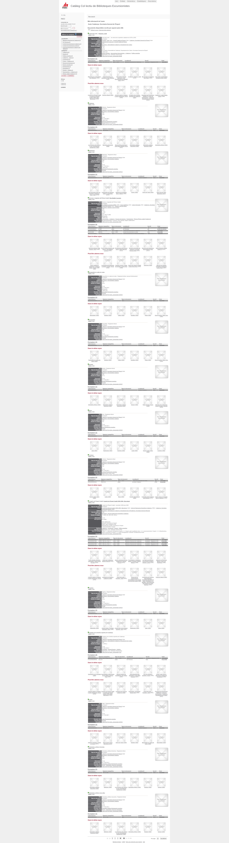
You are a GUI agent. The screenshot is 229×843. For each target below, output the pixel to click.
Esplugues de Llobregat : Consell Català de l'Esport (114, 42)
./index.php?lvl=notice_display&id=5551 (111, 533)
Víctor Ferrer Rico (133, 266)
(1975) (161, 193)
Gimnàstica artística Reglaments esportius (112, 764)
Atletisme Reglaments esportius (109, 121)
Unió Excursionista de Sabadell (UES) (121, 79)
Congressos (111, 528)
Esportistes (104, 649)
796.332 (104, 720)
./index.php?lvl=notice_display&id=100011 (112, 766)
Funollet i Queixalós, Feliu (108, 629)
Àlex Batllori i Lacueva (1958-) (109, 205)
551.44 (103, 220)
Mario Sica (165, 315)
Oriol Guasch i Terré (94, 249)
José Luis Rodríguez (161, 562)
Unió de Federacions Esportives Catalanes (141, 508)
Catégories (64, 50)
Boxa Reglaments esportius (108, 427)
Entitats (122, 1)
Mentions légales (117, 842)
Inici (116, 1)
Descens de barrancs (120, 219)
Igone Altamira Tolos (148, 249)
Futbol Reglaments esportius (109, 719)
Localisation (65, 38)
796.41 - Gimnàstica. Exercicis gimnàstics (112, 765)
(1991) (94, 146)
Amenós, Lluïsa (146, 562)
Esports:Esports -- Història (114, 649)
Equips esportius (106, 53)
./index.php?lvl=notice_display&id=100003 (112, 294)
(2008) (148, 405)
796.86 (103, 606)
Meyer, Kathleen (160, 498)
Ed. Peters (124, 675)
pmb (144, 842)
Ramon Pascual (106, 561)
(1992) (134, 145)
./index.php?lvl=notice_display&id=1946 (111, 222)
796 (103, 54)
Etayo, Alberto (119, 193)
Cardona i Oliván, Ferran (94, 267)
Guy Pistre (146, 78)
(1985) (94, 675)
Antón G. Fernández (108, 193)
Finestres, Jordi (103, 33)
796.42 (103, 123)
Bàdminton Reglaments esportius (110, 169)
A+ (64, 15)
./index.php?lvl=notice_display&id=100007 (112, 384)
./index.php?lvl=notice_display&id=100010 (112, 607)
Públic (89, 35)
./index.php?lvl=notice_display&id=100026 (112, 124)
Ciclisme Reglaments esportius (109, 472)
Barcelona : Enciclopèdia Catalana (110, 111)
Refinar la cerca (94, 30)
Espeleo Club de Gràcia (121, 206)
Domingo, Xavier (146, 675)
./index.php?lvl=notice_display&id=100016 (112, 811)
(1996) (107, 578)
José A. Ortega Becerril (121, 249)
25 (157, 838)
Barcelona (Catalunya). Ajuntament (161, 676)
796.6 (103, 473)
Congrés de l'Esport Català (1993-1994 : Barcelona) (94, 98)
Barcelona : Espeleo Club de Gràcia (110, 207)
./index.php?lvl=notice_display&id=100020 (112, 430)
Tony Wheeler (92, 78)
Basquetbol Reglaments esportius (110, 292)
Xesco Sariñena (124, 205)
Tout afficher (163, 838)
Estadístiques (141, 1)
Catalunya (104, 528)
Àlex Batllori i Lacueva (115, 198)
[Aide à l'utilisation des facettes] (75, 34)
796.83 (103, 428)
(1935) (148, 265)
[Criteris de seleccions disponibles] (89, 30)
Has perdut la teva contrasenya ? (69, 30)
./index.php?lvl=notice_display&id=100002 (112, 339)
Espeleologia (130, 219)
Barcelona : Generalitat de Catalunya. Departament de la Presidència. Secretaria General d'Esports (126, 510)
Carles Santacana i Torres (121, 96)
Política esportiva (135, 53)
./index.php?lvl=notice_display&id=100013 (112, 171)
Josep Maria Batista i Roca (121, 146)
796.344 (104, 170)
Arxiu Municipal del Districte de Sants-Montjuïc (148, 583)
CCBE (123, 842)
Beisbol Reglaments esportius (109, 381)
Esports (116, 528)
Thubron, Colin (137, 76)
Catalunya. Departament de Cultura (148, 98)
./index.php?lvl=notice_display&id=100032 (112, 722)
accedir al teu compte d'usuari (68, 24)
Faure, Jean (93, 195)
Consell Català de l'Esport (119, 40)
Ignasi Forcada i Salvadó (161, 406)
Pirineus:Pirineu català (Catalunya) (142, 219)
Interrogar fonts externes (105, 30)
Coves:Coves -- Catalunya (108, 219)
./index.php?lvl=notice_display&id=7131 (111, 652)
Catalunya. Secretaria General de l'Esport (140, 40)
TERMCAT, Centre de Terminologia (147, 97)
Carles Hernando (136, 205)
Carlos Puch (124, 266)
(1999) (108, 145)
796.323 (104, 293)
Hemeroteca (131, 1)
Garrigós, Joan (119, 629)
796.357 (104, 382)
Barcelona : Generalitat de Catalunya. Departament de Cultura (117, 44)
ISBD (93, 35)
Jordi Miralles (146, 498)
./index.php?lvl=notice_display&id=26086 (112, 56)
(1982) (134, 579)
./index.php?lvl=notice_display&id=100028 (112, 474)
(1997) (134, 96)
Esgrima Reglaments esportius (109, 604)
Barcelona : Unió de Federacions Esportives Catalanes (115, 513)
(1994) (161, 77)
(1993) (107, 95)
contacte (63, 87)
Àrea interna (152, 1)
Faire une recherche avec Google (134, 842)
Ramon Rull (133, 692)
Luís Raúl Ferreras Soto (134, 250)
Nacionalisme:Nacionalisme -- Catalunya (121, 53)
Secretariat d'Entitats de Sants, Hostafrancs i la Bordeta (148, 581)
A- (61, 14)
